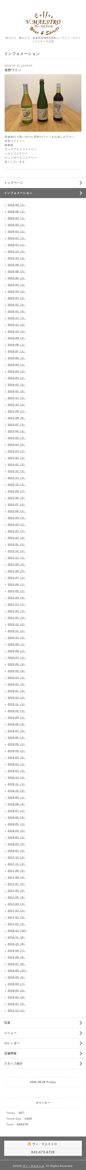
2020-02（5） (17, 684)
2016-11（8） (17, 937)
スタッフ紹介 (13, 1063)
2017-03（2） (17, 910)
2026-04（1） (17, 224)
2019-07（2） (17, 731)
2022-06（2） (17, 511)
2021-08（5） (17, 571)
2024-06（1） (17, 358)
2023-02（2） (17, 458)
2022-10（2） (17, 484)
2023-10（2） (17, 404)
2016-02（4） (17, 997)
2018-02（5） (17, 844)
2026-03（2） (17, 231)
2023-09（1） (17, 411)
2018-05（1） (17, 824)
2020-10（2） (17, 637)
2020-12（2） (17, 624)
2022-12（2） (17, 471)
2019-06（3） (17, 737)
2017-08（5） (17, 877)
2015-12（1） (17, 1010)
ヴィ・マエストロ (33, 1166)
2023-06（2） (17, 431)
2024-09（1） (17, 338)
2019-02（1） (17, 764)
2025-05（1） (17, 284)
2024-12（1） (17, 318)
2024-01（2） (17, 391)
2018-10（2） (17, 790)
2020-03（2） (17, 677)
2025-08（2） (17, 271)
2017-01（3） (17, 924)
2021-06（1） (17, 584)
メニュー (10, 1033)
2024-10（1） (17, 331)
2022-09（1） (17, 491)
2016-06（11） (18, 970)
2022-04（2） (17, 524)
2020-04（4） (17, 671)
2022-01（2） (17, 544)
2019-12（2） (17, 697)
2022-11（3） (17, 477)
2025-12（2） (17, 251)
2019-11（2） (17, 704)
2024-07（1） (17, 351)
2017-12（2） (17, 857)
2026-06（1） (17, 211)
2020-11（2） (17, 631)
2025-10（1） (17, 258)
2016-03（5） (17, 990)
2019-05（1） (17, 744)
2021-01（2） (17, 617)
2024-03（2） (17, 378)
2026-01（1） (17, 244)
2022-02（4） (17, 537)
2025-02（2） (17, 304)
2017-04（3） (17, 904)
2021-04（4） (17, 597)
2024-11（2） (17, 324)
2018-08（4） (17, 804)
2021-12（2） (17, 551)
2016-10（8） (17, 944)
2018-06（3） (17, 817)
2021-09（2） (17, 564)
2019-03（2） (17, 757)
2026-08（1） (17, 204)
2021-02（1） (17, 611)
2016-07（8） (17, 964)
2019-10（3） (17, 711)
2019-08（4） (17, 724)
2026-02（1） (17, 238)
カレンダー (12, 1043)
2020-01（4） (17, 691)
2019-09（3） (17, 717)
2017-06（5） (17, 890)
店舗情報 (10, 1053)
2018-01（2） (17, 850)
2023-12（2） (17, 398)
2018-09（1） (17, 797)
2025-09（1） (17, 264)
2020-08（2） (17, 651)
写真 (7, 1022)
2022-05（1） (17, 517)
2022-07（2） (17, 504)
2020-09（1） (17, 644)
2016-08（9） (17, 957)
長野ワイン (13, 70)
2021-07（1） (17, 577)
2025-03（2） (17, 298)
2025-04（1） (17, 291)
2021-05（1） (17, 591)
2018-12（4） (17, 777)
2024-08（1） (17, 344)
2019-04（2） (17, 750)
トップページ (13, 182)
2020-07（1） (17, 657)
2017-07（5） (17, 884)
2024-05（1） (17, 364)
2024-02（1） (17, 384)
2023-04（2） (17, 444)
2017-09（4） (17, 870)
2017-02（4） (17, 917)
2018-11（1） (17, 784)
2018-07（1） (17, 810)
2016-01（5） (17, 1004)
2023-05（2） (17, 438)
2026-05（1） (17, 218)
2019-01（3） (17, 770)
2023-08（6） (17, 418)
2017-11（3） (17, 864)
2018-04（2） (17, 830)
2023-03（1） (17, 451)
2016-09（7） (17, 950)
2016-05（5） (17, 977)
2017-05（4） (17, 897)
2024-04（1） (17, 371)
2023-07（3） (17, 424)
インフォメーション (18, 193)
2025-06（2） (17, 278)
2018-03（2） (17, 837)
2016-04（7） (17, 984)
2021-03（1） (17, 604)
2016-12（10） (18, 930)
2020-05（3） (17, 664)
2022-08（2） (17, 497)
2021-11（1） (17, 557)
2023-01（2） (17, 464)
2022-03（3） (17, 531)
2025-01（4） (17, 311)
